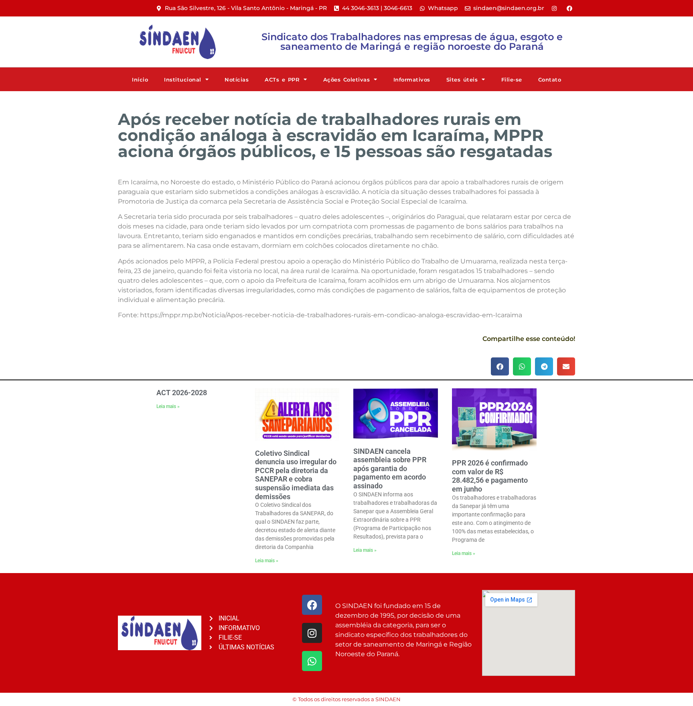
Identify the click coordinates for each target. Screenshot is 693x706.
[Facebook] (312, 605)
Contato (549, 79)
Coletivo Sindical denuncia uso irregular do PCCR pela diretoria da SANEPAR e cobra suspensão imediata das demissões (295, 475)
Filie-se (511, 79)
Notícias (237, 79)
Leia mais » (168, 406)
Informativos (411, 79)
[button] (500, 366)
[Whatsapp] (312, 661)
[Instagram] (312, 633)
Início (140, 79)
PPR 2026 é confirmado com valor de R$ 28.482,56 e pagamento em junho (490, 476)
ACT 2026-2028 (181, 392)
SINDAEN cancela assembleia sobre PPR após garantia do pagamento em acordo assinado (389, 468)
